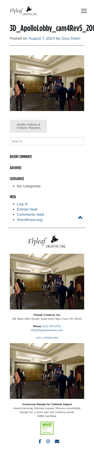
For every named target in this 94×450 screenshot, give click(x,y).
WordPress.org (29, 220)
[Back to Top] (80, 217)
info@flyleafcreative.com (47, 330)
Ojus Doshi (71, 38)
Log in (22, 204)
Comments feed (30, 214)
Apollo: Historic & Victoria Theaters (28, 126)
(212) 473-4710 (51, 326)
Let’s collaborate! (47, 337)
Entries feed (27, 209)
